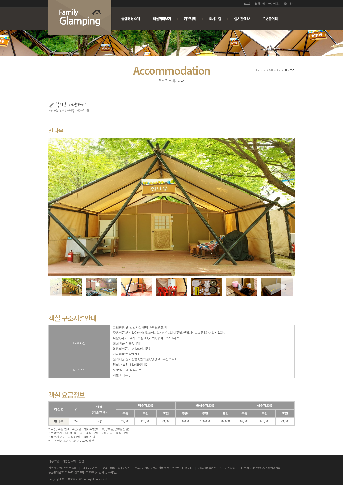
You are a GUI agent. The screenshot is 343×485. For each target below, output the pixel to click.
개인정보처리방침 (73, 461)
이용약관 (54, 461)
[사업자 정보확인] (106, 472)
